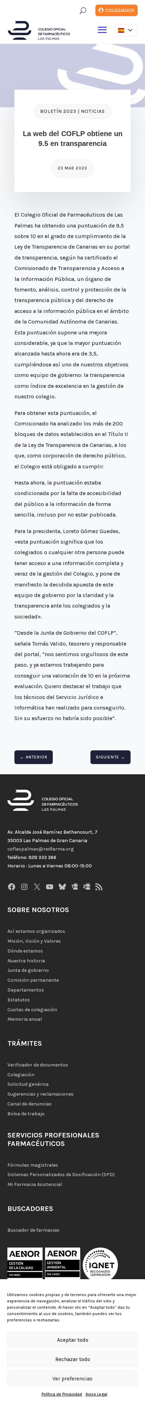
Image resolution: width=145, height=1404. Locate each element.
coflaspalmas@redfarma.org (40, 849)
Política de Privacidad (62, 1394)
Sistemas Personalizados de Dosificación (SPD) (61, 1175)
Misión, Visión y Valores (34, 941)
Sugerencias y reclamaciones (40, 1094)
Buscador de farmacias (33, 1230)
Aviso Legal (96, 1394)
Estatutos (18, 1000)
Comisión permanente (33, 980)
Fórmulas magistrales (32, 1165)
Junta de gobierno (28, 970)
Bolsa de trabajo (26, 1114)
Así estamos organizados (36, 931)
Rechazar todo (72, 1359)
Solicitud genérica (28, 1084)
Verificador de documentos (37, 1065)
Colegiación (20, 1075)
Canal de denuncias (29, 1104)
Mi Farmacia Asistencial (34, 1184)
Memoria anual (24, 1019)
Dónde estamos (25, 951)
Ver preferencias (72, 1379)
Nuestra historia (26, 961)
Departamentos (25, 990)
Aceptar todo (72, 1340)
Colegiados (119, 10)
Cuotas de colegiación (32, 1010)
